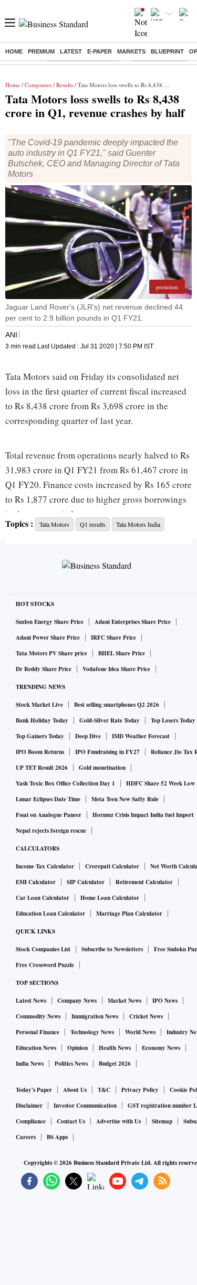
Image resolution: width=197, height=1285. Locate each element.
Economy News (161, 1048)
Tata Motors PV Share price (51, 653)
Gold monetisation (102, 767)
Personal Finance (37, 1032)
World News (140, 1032)
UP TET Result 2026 (42, 767)
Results (64, 85)
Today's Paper (34, 1089)
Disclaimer (29, 1105)
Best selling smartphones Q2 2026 (116, 704)
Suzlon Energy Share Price (50, 621)
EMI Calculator (36, 882)
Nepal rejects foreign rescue (51, 830)
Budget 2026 (115, 1063)
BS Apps (57, 1137)
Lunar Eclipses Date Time (48, 799)
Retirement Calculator (144, 882)
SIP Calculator (86, 882)
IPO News (165, 1000)
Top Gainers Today (40, 736)
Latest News (31, 1000)
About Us (75, 1089)
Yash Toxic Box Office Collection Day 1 (65, 783)
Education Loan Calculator (50, 913)
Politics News (71, 1063)
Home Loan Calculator (109, 897)
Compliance (31, 1121)
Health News (115, 1048)
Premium (41, 51)
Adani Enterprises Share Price (133, 621)
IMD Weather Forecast (141, 736)
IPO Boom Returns (40, 752)
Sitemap (162, 1121)
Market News (124, 1000)
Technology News (92, 1032)
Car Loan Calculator (42, 897)
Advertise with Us (118, 1121)
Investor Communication (85, 1105)
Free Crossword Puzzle (45, 965)
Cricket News (146, 1016)
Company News (77, 1000)
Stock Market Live (39, 704)
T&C (104, 1089)
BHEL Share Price (121, 653)
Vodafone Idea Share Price (116, 669)
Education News (36, 1048)
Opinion (77, 1048)
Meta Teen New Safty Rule (125, 799)
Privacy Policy (140, 1089)
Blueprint (167, 51)
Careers (26, 1137)
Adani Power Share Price (48, 637)
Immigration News (94, 1016)
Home (14, 51)
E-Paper (99, 51)
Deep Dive (88, 736)
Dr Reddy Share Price (43, 669)
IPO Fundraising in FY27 (107, 752)
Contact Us (71, 1121)
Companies (38, 85)
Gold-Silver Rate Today (109, 720)
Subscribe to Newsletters (112, 949)
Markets (131, 51)
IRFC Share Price (113, 637)
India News (30, 1063)
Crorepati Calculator (112, 866)
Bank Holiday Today (42, 720)
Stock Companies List (43, 949)
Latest (71, 51)
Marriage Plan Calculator (129, 913)
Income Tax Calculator (45, 866)
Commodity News (38, 1016)
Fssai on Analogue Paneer (48, 815)
